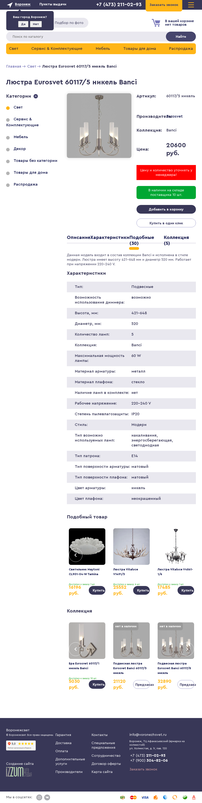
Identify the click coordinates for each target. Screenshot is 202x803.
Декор (20, 149)
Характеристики (109, 237)
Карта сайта (102, 772)
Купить (99, 590)
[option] (87, 561)
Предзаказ (142, 684)
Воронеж (23, 4)
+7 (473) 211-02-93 (119, 4)
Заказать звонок (143, 769)
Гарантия (63, 735)
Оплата (61, 751)
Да (23, 24)
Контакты (100, 735)
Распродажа (181, 49)
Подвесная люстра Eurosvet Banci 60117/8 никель (174, 668)
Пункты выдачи (52, 4)
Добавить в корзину (166, 209)
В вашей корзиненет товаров (179, 22)
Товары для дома (139, 49)
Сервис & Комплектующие (56, 49)
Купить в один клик (166, 223)
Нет (36, 24)
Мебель (103, 49)
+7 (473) (148, 756)
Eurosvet (174, 116)
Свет (13, 49)
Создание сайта (20, 763)
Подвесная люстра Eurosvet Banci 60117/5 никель (130, 668)
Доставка (63, 743)
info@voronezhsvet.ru (148, 734)
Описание (78, 237)
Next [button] (187, 555)
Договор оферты (106, 763)
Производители (69, 772)
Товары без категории (35, 161)
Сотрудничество (106, 755)
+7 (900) (149, 760)
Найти (181, 36)
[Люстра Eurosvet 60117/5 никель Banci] (99, 158)
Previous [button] (75, 555)
